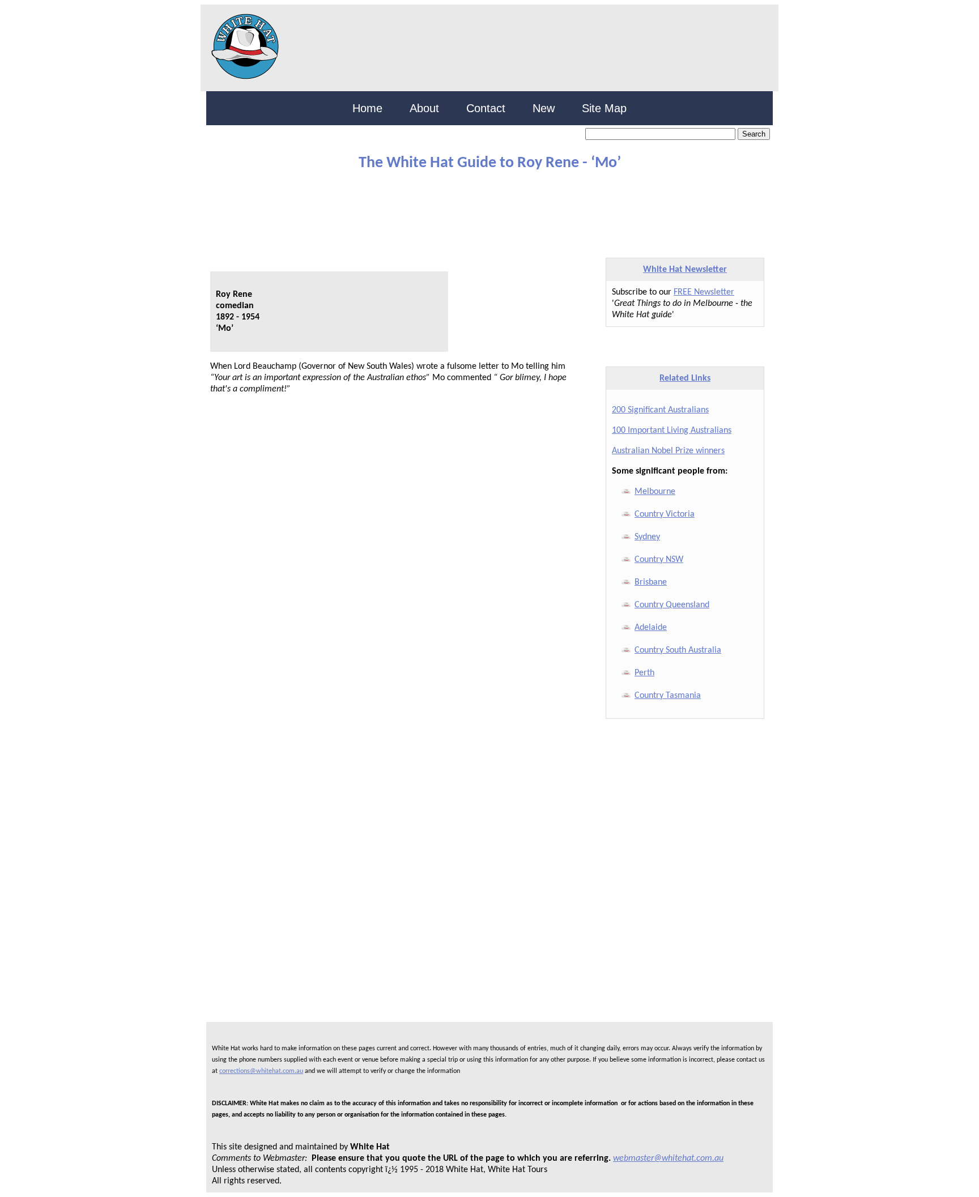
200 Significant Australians (660, 410)
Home (367, 108)
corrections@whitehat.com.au (261, 1071)
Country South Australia (678, 650)
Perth (644, 673)
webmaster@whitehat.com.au (668, 1158)
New (544, 108)
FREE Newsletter (704, 292)
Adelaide (651, 627)
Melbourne (655, 491)
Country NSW (659, 559)
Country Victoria (665, 514)
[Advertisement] (481, 209)
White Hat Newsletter (685, 269)
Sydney (647, 537)
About (424, 108)
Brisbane (651, 582)
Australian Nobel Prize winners (668, 450)
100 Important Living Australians (671, 430)
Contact (485, 108)
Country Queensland (672, 605)
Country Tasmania (668, 695)
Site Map (604, 108)
